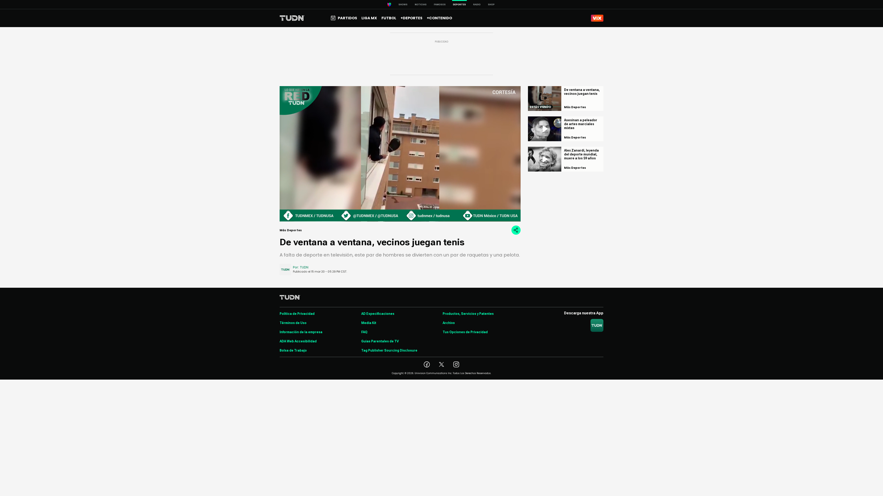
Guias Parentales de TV (380, 341)
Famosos (440, 4)
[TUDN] (292, 18)
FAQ (364, 332)
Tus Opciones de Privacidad (465, 332)
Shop (491, 4)
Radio (477, 4)
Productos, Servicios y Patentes (468, 314)
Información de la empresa (301, 332)
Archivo (449, 323)
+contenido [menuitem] (439, 18)
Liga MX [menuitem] (369, 18)
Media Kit (368, 323)
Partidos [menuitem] (347, 18)
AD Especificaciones (377, 314)
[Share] (516, 230)
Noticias (421, 4)
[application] (400, 154)
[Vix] (597, 18)
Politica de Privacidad (297, 314)
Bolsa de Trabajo (293, 350)
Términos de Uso (293, 323)
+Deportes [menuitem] (411, 18)
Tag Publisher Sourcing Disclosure (389, 350)
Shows (402, 4)
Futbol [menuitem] (388, 18)
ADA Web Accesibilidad (298, 341)
